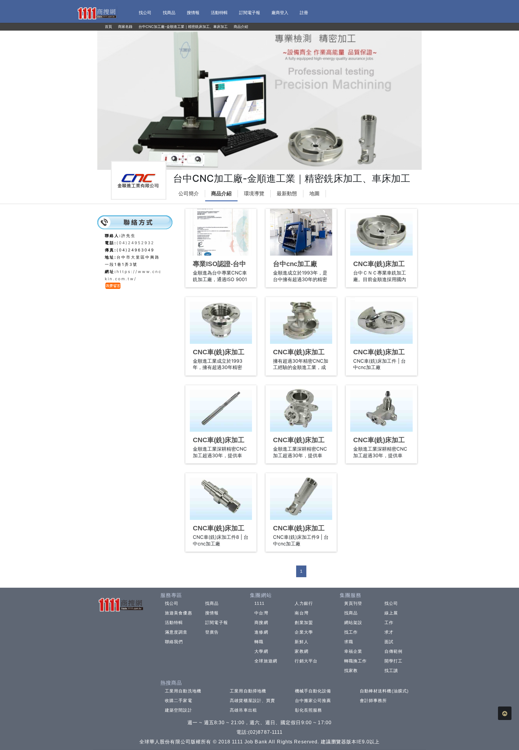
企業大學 (304, 632)
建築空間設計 (178, 710)
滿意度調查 (176, 632)
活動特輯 (174, 622)
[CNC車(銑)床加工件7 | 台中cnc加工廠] (381, 408)
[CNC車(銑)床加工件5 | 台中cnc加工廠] (221, 408)
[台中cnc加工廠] (301, 232)
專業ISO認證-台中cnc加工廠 (219, 267)
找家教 (351, 670)
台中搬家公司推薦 (313, 700)
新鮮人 (301, 641)
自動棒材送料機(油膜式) (384, 690)
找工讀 (391, 670)
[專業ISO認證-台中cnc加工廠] (221, 232)
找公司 (171, 603)
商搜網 (261, 622)
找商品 (212, 603)
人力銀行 (304, 603)
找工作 (351, 632)
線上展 (391, 612)
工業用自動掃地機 (248, 690)
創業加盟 (304, 622)
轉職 (258, 641)
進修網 (261, 632)
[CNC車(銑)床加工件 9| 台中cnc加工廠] (301, 496)
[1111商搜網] (97, 13)
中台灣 (261, 612)
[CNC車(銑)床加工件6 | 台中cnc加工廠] (301, 408)
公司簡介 (188, 193)
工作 (388, 622)
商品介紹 (221, 193)
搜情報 (212, 612)
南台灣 (301, 612)
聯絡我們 (174, 641)
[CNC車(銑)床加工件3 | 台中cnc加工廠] (301, 320)
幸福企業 (353, 651)
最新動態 (287, 193)
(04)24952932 (135, 242)
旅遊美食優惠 (178, 612)
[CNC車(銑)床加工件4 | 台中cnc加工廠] (381, 320)
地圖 (314, 193)
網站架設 (353, 622)
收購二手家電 (178, 700)
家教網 (301, 651)
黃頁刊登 (353, 603)
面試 (388, 641)
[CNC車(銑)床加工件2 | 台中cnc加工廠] (221, 320)
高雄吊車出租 (243, 710)
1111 (259, 603)
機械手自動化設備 (313, 690)
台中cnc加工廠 (295, 264)
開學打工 (393, 660)
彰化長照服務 (308, 710)
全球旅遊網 (265, 660)
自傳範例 (393, 651)
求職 (348, 641)
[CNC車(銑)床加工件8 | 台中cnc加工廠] (221, 496)
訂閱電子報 (216, 622)
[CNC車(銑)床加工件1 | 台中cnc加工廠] (381, 232)
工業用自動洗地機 (183, 690)
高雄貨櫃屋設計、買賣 (252, 700)
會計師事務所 (373, 700)
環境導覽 (254, 193)
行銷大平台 (306, 660)
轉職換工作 (355, 660)
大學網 (261, 651)
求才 (388, 632)
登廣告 (212, 632)
